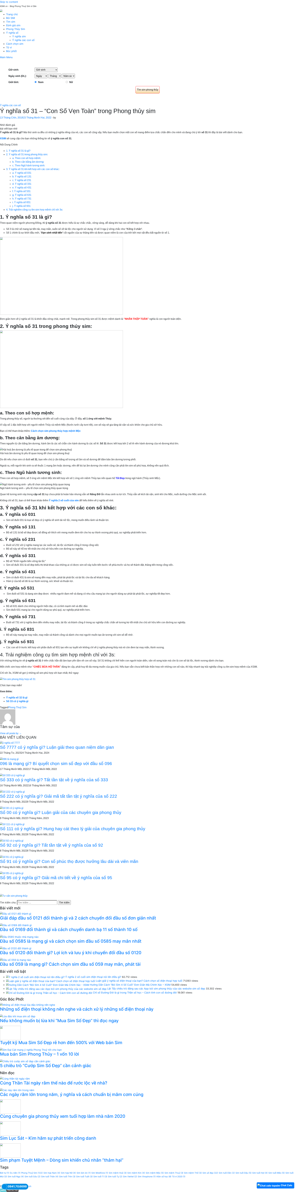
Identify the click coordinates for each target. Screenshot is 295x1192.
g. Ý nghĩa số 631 (21, 195)
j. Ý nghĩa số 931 (21, 206)
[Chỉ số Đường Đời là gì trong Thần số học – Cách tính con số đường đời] (49, 992)
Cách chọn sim (14, 43)
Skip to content (9, 1)
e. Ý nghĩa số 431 (21, 187)
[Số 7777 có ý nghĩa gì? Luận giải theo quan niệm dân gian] (10, 742)
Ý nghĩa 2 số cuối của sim (64, 500)
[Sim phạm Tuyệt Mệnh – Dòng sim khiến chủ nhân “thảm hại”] (10, 1150)
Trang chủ (12, 14)
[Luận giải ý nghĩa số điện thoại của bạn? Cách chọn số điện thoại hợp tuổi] (50, 980)
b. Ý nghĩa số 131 (21, 176)
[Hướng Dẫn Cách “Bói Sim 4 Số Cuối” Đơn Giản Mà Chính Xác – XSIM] (47, 984)
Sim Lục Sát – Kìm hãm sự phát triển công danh (48, 1138)
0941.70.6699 (17, 1186)
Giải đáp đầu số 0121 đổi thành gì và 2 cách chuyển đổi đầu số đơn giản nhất (78, 918)
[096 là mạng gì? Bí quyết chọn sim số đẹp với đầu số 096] (9, 759)
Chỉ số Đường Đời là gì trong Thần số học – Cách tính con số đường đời (135, 992)
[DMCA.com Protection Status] (9, 1189)
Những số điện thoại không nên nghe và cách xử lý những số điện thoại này (76, 1009)
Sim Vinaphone (147, 1176)
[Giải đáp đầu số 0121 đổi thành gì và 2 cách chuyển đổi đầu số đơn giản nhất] (15, 913)
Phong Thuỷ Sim (17, 707)
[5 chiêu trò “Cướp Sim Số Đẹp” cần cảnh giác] (25, 1061)
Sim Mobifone (99, 1173)
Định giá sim (13, 25)
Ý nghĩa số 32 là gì (16, 697)
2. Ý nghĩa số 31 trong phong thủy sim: (27, 154)
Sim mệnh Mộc (155, 1173)
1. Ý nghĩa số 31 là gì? (18, 150)
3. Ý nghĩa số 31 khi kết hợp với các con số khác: (32, 169)
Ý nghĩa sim (19, 36)
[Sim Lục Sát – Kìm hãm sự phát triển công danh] (10, 1128)
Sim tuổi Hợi (260, 1173)
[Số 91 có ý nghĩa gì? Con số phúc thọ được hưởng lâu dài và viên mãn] (11, 857)
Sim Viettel (130, 1176)
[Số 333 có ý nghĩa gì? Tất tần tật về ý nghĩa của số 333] (12, 775)
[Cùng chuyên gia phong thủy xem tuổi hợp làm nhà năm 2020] (10, 1106)
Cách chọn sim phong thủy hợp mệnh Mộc (56, 431)
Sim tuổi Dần (227, 1173)
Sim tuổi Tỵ (115, 1176)
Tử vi (9, 47)
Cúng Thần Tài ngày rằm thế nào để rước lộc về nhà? (53, 1083)
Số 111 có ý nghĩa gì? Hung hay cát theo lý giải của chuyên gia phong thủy (72, 828)
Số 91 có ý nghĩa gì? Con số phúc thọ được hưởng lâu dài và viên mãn (69, 861)
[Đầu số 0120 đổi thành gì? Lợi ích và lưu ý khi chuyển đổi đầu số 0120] (15, 948)
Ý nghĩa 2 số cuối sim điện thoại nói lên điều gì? (93, 976)
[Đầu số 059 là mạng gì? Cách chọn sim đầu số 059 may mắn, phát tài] (15, 959)
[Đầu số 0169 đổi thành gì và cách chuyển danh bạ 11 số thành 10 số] (16, 925)
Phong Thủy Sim (15, 29)
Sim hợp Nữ (68, 1173)
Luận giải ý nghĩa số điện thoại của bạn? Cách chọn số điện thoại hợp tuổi (139, 980)
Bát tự (4, 1173)
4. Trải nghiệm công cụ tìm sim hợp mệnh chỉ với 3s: (34, 209)
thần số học (163, 1176)
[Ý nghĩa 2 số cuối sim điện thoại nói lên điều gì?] (35, 976)
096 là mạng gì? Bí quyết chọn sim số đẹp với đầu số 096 (56, 763)
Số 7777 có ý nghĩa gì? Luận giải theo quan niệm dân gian (57, 747)
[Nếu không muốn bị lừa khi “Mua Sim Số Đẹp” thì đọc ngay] (17, 1016)
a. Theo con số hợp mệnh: (26, 158)
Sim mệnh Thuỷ (174, 1173)
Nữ (71, 82)
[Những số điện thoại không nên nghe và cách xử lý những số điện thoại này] (27, 1004)
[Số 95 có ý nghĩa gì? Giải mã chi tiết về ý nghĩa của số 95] (11, 873)
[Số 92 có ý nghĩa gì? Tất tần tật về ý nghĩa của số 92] (11, 840)
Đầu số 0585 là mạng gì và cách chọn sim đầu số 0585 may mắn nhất (70, 941)
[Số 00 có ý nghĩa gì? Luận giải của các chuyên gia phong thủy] (11, 808)
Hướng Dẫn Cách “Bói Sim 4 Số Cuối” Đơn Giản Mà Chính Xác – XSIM (130, 984)
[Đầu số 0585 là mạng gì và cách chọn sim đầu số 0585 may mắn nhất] (19, 936)
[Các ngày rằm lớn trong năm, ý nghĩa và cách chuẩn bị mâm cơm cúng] (17, 1089)
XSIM (3, 138)
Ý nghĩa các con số (23, 40)
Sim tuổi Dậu (244, 1173)
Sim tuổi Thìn (67, 1176)
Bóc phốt (11, 51)
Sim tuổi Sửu (32, 1176)
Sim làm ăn (84, 1173)
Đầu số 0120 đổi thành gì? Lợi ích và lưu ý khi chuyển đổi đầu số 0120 (70, 952)
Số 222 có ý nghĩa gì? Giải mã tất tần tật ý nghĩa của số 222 (58, 796)
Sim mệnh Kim (136, 1173)
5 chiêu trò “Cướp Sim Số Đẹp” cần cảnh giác (45, 1065)
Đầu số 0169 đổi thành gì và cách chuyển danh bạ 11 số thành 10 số (69, 929)
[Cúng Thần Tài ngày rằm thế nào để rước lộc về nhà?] (15, 1078)
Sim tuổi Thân (49, 1176)
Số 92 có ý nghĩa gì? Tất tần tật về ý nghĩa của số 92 (51, 845)
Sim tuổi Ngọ (16, 1176)
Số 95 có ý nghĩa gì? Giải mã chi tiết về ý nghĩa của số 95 (56, 877)
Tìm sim (10, 21)
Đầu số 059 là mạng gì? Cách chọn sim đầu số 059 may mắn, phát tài (70, 964)
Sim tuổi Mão (276, 1173)
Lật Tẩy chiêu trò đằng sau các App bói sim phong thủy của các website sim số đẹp (156, 988)
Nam (40, 82)
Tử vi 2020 (178, 1176)
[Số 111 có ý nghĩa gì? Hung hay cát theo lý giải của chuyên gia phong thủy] (12, 824)
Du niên (15, 1173)
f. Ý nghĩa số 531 (21, 191)
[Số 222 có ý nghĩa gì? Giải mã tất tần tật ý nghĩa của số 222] (12, 791)
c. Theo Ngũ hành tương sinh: (28, 165)
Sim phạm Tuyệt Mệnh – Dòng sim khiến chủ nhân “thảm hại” (61, 1160)
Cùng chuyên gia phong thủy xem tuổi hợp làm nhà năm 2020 (62, 1116)
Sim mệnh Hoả (118, 1173)
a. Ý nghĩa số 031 (21, 173)
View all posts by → (11, 733)
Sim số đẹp (210, 1173)
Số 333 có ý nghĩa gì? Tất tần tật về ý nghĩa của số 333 (54, 779)
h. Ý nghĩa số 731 (21, 198)
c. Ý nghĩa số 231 (21, 180)
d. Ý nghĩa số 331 (21, 184)
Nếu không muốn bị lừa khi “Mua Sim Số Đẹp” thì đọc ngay (59, 1020)
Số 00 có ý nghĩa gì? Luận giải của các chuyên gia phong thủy (60, 812)
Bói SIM (10, 17)
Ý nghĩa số (12, 32)
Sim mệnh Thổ (193, 1173)
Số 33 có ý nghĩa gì (17, 701)
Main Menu (6, 57)
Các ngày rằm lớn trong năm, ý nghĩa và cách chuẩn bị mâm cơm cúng (71, 1094)
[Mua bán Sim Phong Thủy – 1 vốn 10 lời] (31, 1049)
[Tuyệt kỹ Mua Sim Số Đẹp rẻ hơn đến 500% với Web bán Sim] (10, 1032)
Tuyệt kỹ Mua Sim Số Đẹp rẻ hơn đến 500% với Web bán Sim (61, 1042)
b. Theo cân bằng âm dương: (28, 161)
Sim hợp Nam (51, 1173)
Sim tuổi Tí (100, 1176)
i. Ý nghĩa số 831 (21, 202)
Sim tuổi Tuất (84, 1176)
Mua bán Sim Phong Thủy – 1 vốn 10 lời (39, 1054)
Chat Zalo (286, 1185)
